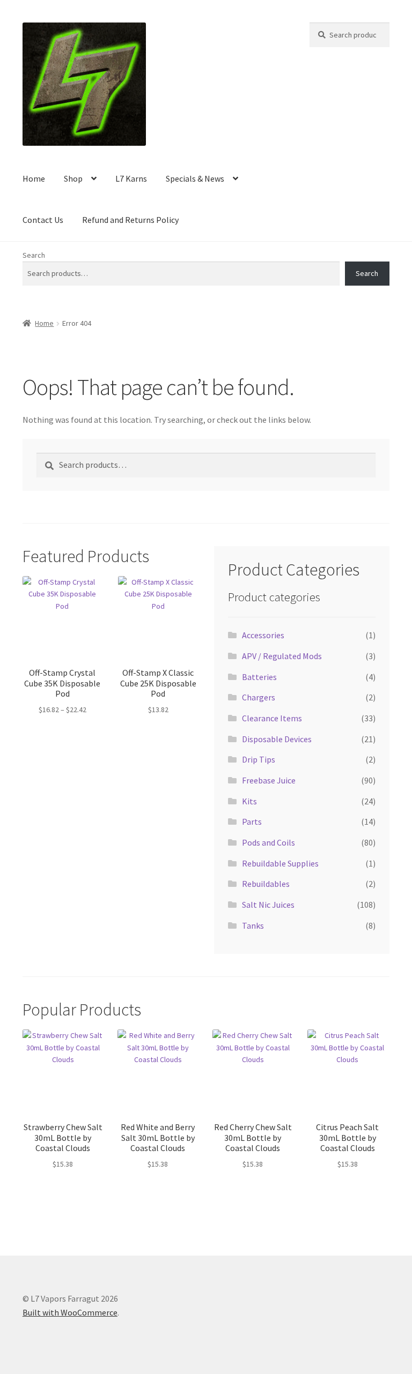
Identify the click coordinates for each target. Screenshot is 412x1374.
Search (34, 255)
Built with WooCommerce (70, 1312)
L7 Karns (131, 178)
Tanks (253, 925)
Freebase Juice (269, 780)
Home (34, 178)
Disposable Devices (277, 739)
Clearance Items (272, 718)
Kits (249, 801)
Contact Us (43, 219)
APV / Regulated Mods (282, 656)
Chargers (258, 697)
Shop (73, 178)
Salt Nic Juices (268, 904)
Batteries (259, 676)
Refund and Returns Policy (130, 219)
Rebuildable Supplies (280, 863)
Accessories (263, 635)
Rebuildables (266, 883)
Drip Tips (258, 759)
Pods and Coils (268, 842)
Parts (252, 821)
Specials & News (195, 178)
